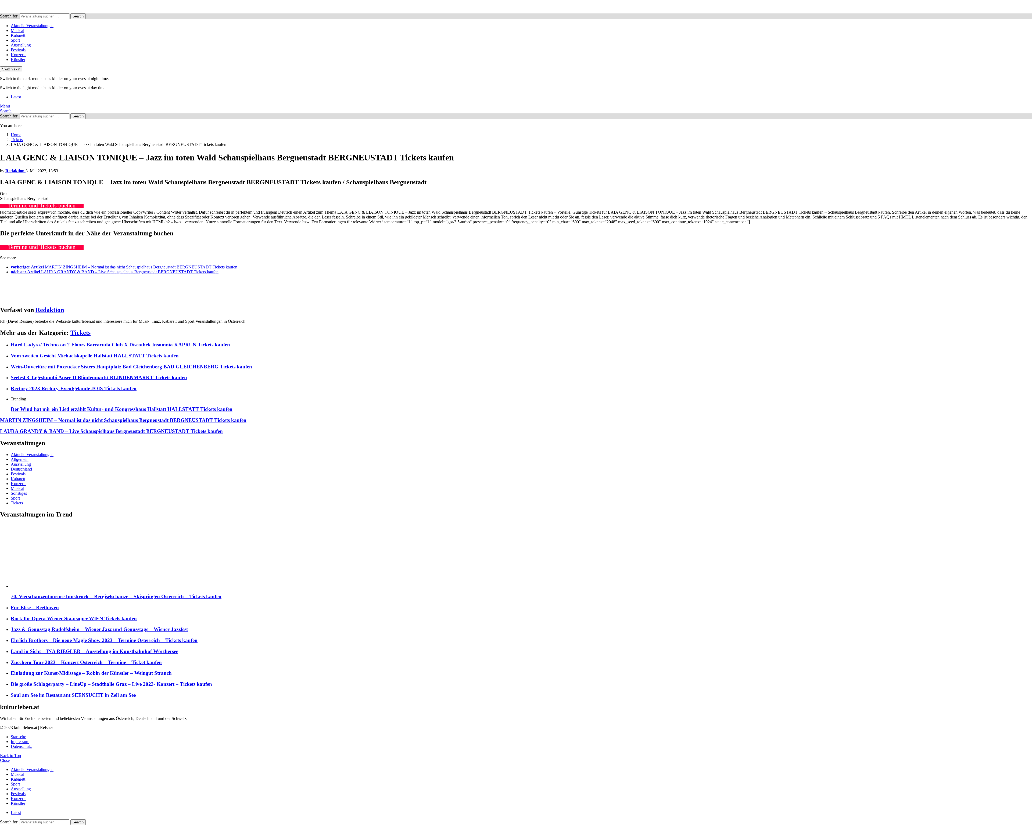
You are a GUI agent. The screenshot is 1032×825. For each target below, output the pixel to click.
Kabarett (18, 35)
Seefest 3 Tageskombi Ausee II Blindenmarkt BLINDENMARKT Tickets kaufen (99, 377)
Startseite (18, 736)
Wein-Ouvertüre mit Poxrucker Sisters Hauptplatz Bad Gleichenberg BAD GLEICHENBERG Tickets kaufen (131, 367)
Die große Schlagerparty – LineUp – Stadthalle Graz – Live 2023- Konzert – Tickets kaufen (111, 684)
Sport (15, 40)
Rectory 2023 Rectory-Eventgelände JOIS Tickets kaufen (74, 388)
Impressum (20, 741)
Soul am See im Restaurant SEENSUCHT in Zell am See (73, 695)
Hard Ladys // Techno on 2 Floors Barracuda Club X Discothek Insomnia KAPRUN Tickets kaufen (120, 344)
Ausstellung (21, 45)
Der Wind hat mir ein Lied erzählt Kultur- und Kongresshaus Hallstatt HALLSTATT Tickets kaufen (121, 409)
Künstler (18, 59)
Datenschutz (21, 746)
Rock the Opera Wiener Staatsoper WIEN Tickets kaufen (74, 618)
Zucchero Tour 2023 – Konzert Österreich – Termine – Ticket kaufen (86, 662)
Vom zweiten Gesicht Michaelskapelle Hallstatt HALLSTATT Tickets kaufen (95, 355)
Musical (17, 30)
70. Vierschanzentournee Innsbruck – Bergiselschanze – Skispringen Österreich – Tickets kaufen (116, 596)
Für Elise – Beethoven (35, 607)
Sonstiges (19, 493)
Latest (16, 97)
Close (5, 760)
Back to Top (10, 755)
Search (78, 16)
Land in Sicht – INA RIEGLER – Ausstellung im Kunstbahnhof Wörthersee (94, 651)
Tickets (80, 332)
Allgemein (19, 459)
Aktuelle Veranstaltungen (32, 25)
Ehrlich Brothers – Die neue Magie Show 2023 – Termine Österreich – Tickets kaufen (104, 640)
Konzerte (18, 54)
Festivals (18, 50)
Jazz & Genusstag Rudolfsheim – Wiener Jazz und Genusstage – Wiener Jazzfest (99, 629)
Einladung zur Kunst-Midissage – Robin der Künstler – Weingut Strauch (91, 673)
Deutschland (21, 469)
